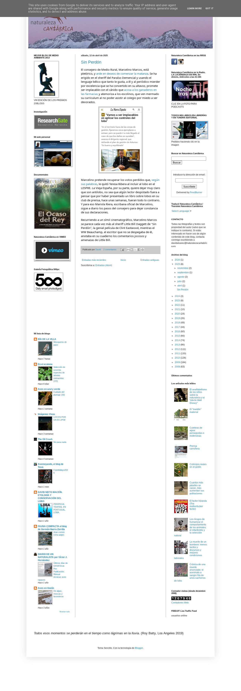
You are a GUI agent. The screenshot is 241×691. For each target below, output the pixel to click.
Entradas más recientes (94, 260)
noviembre (183, 268)
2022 (178, 305)
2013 (178, 344)
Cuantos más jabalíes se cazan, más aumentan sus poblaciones (197, 488)
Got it (209, 8)
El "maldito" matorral (195, 410)
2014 (178, 340)
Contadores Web (180, 602)
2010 (178, 358)
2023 (178, 300)
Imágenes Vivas (46, 414)
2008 (178, 366)
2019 (178, 318)
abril (179, 285)
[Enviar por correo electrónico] (128, 250)
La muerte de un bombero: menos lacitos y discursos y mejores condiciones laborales (190, 549)
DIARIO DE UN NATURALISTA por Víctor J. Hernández (52, 557)
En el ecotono (45, 364)
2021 (178, 309)
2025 (178, 264)
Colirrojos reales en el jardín (198, 465)
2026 (178, 260)
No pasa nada (59, 442)
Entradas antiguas (149, 260)
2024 (178, 296)
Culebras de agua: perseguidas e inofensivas (197, 431)
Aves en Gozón (46, 588)
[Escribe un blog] (132, 250)
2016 (178, 331)
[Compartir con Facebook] (139, 250)
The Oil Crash (45, 439)
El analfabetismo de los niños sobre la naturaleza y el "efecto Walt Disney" (198, 396)
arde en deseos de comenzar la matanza (122, 73)
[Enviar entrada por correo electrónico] (122, 249)
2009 (178, 362)
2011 (178, 353)
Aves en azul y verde (49, 389)
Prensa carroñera (195, 447)
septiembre (183, 272)
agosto (181, 276)
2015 (178, 335)
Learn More (194, 8)
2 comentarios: (110, 249)
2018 (178, 322)
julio (179, 281)
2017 (178, 327)
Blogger (139, 648)
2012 (178, 349)
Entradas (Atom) (103, 265)
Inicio (123, 260)
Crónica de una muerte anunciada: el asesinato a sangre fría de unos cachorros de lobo (189, 572)
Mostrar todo (65, 612)
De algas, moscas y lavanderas (58, 594)
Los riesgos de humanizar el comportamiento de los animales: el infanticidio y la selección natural (190, 527)
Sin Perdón (91, 62)
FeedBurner (196, 192)
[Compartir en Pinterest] (142, 250)
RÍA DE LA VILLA (47, 339)
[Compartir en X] (135, 250)
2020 (178, 313)
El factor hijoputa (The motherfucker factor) (198, 505)
